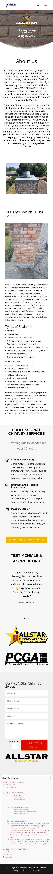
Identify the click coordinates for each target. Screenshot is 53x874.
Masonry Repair (22, 813)
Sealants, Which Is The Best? (15, 793)
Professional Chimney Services (19, 807)
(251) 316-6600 (10, 785)
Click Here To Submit (34, 745)
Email (7, 852)
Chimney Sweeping (23, 809)
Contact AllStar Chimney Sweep (16, 849)
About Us (13, 787)
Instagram (8, 857)
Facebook (8, 854)
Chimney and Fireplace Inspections (27, 811)
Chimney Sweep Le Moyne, (14, 782)
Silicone (20, 797)
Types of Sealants (15, 795)
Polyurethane (21, 799)
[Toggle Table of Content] (47, 779)
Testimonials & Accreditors (18, 821)
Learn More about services (26, 540)
